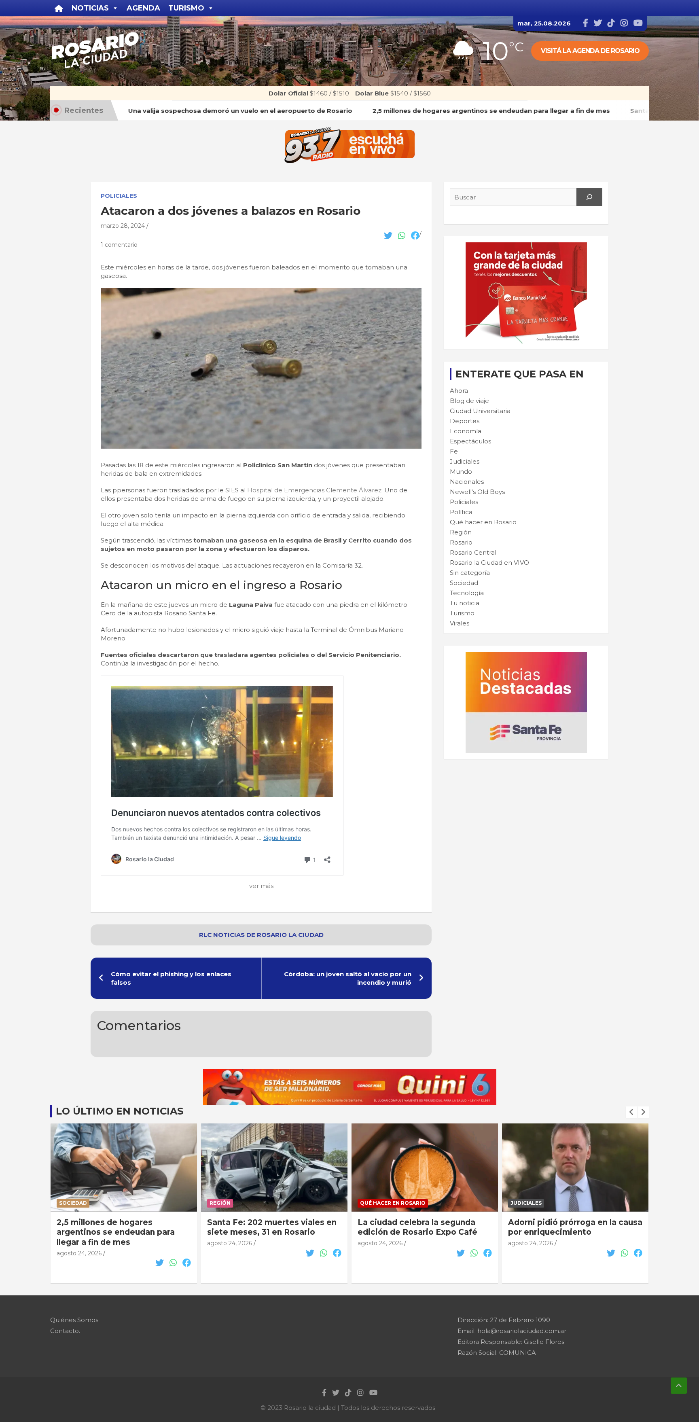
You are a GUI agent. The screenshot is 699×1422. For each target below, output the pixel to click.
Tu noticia (464, 603)
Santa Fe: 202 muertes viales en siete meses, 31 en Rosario (272, 1227)
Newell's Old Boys (477, 492)
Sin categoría (470, 572)
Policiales (119, 195)
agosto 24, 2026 (79, 1253)
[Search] (589, 197)
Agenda (143, 8)
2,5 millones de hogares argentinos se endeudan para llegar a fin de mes (116, 1232)
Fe (454, 451)
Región (461, 532)
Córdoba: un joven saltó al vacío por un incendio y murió (347, 978)
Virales (459, 623)
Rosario (461, 542)
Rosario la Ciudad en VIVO (489, 562)
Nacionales (467, 481)
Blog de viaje (469, 401)
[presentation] (631, 1112)
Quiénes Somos (74, 1320)
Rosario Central (473, 552)
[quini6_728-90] (349, 1073)
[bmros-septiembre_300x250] (526, 246)
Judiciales (464, 461)
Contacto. (65, 1331)
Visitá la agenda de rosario (590, 51)
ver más (261, 886)
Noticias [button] (90, 8)
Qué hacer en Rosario (483, 522)
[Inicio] (59, 8)
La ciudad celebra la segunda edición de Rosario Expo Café (417, 1227)
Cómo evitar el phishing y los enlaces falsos (171, 978)
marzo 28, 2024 (123, 225)
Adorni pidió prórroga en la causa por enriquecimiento (575, 1227)
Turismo (462, 613)
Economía (465, 431)
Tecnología (467, 593)
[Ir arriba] (679, 1385)
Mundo (461, 471)
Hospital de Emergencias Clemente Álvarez (314, 490)
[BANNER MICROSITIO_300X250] (526, 656)
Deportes (464, 421)
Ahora (459, 390)
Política (461, 512)
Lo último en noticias (119, 1111)
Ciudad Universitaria (480, 411)
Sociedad (464, 583)
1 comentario (119, 244)
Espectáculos (470, 441)
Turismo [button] (186, 8)
